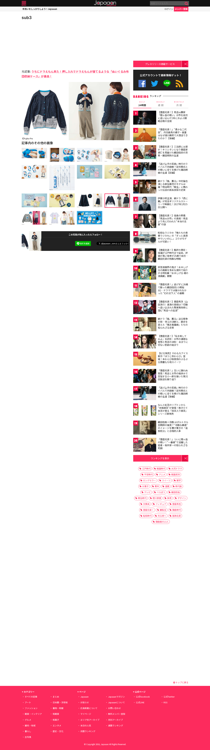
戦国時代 (161, 468)
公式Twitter (155, 83)
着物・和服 (58, 708)
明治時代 (142, 498)
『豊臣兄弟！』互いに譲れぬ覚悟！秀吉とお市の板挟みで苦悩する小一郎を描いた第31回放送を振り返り (173, 375)
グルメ (28, 719)
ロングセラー (149, 480)
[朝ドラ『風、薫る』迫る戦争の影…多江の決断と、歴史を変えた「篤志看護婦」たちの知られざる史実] (144, 324)
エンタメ (57, 725)
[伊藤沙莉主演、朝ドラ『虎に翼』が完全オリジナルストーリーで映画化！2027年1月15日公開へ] (144, 204)
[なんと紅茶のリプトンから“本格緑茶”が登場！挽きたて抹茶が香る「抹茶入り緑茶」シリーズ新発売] (144, 410)
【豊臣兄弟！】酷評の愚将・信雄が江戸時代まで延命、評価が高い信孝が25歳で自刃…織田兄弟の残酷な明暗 (173, 254)
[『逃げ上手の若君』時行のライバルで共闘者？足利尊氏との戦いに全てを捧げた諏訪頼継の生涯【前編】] (144, 169)
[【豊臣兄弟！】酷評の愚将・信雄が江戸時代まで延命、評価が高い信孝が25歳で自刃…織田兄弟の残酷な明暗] (144, 255)
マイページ (85, 713)
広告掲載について (88, 708)
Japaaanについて (116, 702)
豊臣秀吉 (176, 504)
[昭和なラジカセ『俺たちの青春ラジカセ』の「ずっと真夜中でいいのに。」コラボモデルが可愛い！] (144, 238)
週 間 (161, 104)
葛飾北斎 (176, 515)
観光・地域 (30, 725)
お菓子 (145, 486)
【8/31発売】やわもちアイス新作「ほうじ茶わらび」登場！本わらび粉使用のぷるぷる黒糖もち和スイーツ (173, 357)
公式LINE (167, 83)
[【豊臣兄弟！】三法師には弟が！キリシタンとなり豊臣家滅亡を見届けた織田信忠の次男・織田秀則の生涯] (144, 152)
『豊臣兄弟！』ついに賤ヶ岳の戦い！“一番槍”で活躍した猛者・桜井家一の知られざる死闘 (173, 443)
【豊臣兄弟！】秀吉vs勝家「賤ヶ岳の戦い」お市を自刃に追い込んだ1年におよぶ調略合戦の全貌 (173, 116)
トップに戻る (181, 682)
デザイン (182, 498)
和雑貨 (56, 713)
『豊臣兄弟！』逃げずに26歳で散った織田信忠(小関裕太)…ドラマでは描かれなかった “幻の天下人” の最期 (173, 289)
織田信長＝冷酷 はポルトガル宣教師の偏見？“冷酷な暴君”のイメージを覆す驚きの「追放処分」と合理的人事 (173, 426)
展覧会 (163, 509)
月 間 (179, 104)
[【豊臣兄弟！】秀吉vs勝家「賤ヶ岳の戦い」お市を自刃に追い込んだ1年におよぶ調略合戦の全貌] (144, 118)
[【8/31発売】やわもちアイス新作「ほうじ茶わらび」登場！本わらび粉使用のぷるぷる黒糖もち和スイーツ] (144, 359)
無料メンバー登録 (116, 713)
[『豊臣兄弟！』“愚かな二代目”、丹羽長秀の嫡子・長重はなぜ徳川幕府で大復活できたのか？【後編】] (144, 135)
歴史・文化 (58, 731)
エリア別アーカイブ (89, 719)
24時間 (142, 104)
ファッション (31, 708)
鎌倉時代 (176, 509)
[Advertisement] (48, 44)
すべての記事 (31, 696)
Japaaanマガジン (116, 696)
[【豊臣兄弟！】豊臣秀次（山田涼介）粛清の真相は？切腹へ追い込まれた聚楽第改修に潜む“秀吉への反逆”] (144, 307)
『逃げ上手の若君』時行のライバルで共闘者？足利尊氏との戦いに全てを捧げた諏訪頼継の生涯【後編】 (173, 392)
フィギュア (161, 504)
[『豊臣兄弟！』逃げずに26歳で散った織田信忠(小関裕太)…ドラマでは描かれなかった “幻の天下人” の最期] (144, 290)
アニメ (162, 474)
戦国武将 (175, 474)
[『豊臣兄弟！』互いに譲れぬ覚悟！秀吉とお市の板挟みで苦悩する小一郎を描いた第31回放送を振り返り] (144, 376)
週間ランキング (115, 725)
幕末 (157, 486)
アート (28, 702)
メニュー (24, 3)
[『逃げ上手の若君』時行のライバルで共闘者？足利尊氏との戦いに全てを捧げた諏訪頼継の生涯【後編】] (144, 393)
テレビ (147, 492)
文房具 (146, 504)
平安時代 (148, 474)
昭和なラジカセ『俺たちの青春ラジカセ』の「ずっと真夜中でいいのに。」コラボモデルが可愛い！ (173, 237)
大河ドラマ (176, 468)
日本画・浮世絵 (60, 702)
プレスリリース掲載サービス (160, 64)
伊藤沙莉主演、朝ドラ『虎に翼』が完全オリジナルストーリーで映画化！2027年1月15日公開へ (173, 202)
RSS (179, 83)
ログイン (169, 8)
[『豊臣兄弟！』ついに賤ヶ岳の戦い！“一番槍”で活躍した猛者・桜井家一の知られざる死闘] (144, 445)
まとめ (56, 696)
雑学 (179, 480)
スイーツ (166, 480)
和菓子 (56, 719)
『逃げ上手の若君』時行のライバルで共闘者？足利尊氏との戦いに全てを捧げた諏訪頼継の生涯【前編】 (173, 168)
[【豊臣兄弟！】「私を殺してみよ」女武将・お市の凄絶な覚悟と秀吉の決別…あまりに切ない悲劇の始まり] (144, 341)
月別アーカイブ (115, 719)
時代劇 (178, 486)
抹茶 (169, 498)
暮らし (28, 731)
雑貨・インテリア (33, 713)
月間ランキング (87, 731)
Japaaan (105, 3)
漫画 (167, 486)
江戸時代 (146, 468)
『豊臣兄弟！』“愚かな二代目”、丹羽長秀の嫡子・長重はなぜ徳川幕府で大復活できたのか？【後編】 (173, 134)
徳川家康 (157, 498)
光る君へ (162, 515)
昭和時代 (147, 515)
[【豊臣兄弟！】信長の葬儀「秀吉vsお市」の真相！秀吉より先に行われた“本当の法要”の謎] (144, 221)
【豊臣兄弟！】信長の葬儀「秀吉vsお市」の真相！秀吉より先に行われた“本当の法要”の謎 (173, 220)
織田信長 (175, 492)
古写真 (28, 737)
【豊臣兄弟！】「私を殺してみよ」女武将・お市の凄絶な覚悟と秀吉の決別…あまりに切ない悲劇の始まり (173, 340)
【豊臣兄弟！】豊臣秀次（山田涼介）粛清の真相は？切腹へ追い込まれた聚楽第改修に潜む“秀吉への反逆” (173, 306)
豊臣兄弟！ (148, 509)
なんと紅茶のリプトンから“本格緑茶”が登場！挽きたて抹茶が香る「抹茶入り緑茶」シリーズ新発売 (173, 409)
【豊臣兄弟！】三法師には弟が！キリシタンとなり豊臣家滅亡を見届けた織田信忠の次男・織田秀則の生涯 (173, 151)
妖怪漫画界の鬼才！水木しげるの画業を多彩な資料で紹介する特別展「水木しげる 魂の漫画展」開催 (173, 271)
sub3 (27, 17)
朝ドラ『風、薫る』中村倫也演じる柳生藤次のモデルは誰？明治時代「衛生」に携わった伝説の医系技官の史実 (173, 185)
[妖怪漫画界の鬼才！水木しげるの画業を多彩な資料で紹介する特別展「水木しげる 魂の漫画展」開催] (144, 273)
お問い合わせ (114, 708)
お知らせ (84, 702)
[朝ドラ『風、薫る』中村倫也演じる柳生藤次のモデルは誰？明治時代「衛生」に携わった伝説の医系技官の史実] (144, 187)
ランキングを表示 (160, 458)
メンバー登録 (181, 8)
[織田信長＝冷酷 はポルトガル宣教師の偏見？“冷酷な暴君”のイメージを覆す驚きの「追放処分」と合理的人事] (144, 428)
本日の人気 (85, 725)
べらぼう (161, 492)
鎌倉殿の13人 (162, 521)
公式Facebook (142, 83)
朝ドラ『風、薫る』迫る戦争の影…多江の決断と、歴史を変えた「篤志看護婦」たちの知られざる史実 (173, 323)
